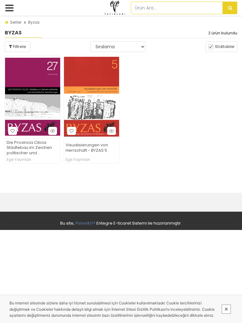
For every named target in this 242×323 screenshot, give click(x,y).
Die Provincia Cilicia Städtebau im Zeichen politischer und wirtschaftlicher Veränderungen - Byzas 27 (31, 148)
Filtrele (19, 47)
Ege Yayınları (19, 159)
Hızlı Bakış (52, 131)
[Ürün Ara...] (230, 8)
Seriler (15, 22)
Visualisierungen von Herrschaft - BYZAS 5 (87, 148)
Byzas (34, 22)
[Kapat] (226, 309)
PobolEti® (85, 223)
